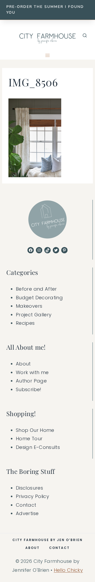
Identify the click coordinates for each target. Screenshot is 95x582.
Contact (26, 505)
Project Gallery (33, 314)
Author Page (31, 380)
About (23, 363)
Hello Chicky (68, 570)
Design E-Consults (38, 447)
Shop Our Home (35, 430)
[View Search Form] (85, 36)
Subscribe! (28, 389)
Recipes (25, 323)
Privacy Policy (32, 496)
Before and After (36, 289)
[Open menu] (48, 55)
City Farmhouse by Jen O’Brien (47, 540)
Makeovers (29, 306)
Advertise (27, 513)
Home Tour (29, 438)
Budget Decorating (39, 297)
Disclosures (29, 488)
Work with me (32, 372)
